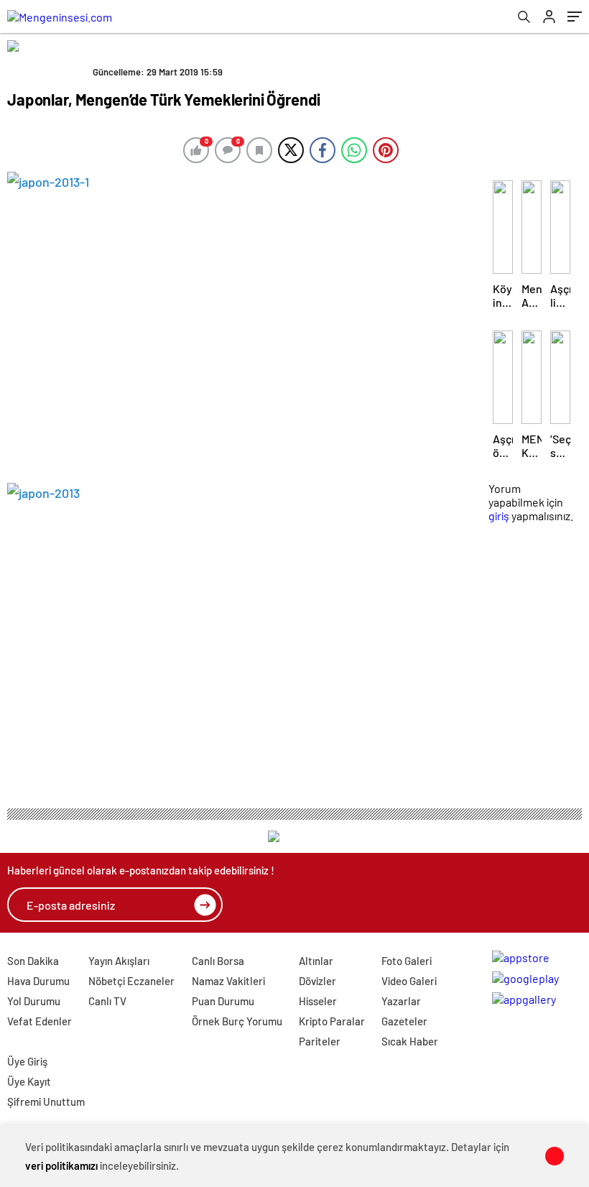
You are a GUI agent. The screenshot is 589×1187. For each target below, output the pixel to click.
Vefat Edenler (39, 1021)
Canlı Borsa (218, 960)
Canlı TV (107, 1000)
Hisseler (318, 1000)
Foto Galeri (406, 960)
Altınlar (316, 960)
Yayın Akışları (118, 960)
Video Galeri (409, 980)
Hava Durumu (38, 980)
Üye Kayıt (29, 1081)
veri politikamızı (61, 1165)
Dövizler (317, 980)
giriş (498, 515)
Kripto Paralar (332, 1021)
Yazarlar (401, 1000)
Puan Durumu (223, 1000)
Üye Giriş (27, 1061)
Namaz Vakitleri (228, 980)
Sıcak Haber (409, 1041)
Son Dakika (33, 960)
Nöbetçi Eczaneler (131, 980)
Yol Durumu (33, 1000)
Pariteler (319, 1041)
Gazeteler (404, 1021)
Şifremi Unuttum (46, 1101)
